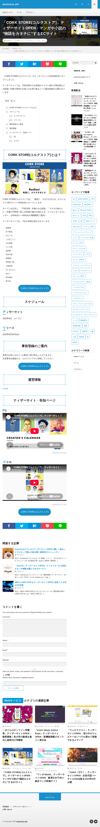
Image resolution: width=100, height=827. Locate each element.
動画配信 (84, 320)
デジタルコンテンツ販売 (81, 282)
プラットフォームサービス (82, 304)
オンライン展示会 (53, 726)
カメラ (75, 238)
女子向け (76, 331)
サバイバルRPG (78, 260)
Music (75, 210)
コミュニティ (77, 254)
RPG (90, 216)
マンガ (38, 40)
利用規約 (6, 807)
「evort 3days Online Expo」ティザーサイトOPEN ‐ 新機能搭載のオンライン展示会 (49, 735)
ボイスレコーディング (81, 309)
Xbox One (76, 227)
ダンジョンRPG (78, 276)
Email (5, 650)
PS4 (84, 216)
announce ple (21, 821)
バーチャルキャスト (80, 293)
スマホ (14, 141)
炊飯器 (81, 337)
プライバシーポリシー (21, 807)
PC (13, 137)
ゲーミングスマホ (79, 249)
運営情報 (11, 128)
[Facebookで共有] (9, 64)
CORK (5, 389)
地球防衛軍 (77, 326)
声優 (85, 326)
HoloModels (77, 204)
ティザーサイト (18, 116)
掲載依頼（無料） (80, 71)
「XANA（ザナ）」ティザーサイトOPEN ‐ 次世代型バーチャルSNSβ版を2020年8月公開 (81, 777)
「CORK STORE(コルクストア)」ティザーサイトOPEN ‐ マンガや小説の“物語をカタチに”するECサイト (17, 777)
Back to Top (50, 797)
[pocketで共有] (47, 64)
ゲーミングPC (78, 243)
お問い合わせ (78, 83)
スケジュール (13, 112)
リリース (15, 120)
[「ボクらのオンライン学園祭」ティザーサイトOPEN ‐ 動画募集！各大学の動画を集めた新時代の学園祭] (76, 158)
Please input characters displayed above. (18, 677)
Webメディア (90, 221)
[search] (95, 63)
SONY (75, 221)
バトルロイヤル (78, 287)
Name (5, 640)
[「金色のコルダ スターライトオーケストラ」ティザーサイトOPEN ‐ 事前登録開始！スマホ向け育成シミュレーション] (76, 100)
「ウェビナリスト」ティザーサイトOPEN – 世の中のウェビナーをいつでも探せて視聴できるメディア (82, 735)
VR (81, 221)
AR (74, 199)
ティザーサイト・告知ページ (19, 132)
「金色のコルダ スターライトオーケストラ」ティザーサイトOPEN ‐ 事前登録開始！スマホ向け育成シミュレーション (90, 103)
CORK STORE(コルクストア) (34, 288)
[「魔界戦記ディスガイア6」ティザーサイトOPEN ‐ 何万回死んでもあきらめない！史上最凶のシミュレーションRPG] (76, 174)
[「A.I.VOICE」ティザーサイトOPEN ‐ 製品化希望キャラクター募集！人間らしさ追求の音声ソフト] (76, 119)
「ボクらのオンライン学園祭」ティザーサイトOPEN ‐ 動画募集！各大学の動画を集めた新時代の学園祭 (17, 735)
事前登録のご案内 (14, 124)
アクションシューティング (82, 232)
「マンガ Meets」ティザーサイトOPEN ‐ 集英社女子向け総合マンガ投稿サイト (50, 777)
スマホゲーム (85, 271)
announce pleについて (82, 77)
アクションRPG (88, 227)
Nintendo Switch (86, 210)
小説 (42, 40)
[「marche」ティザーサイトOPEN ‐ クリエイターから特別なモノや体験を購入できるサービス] (8, 569)
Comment (6, 617)
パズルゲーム (77, 298)
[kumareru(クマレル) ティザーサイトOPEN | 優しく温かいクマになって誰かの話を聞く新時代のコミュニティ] (8, 553)
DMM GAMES (83, 199)
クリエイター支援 (87, 238)
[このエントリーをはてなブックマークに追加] (34, 64)
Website (6, 660)
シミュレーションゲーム (81, 265)
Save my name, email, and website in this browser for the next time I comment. (33, 671)
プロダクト (30, 12)
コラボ (87, 254)
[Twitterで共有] (21, 64)
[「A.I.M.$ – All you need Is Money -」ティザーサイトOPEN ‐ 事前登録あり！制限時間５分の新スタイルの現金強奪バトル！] (76, 136)
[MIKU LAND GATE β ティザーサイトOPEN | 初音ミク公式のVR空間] (8, 586)
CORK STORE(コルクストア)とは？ (21, 108)
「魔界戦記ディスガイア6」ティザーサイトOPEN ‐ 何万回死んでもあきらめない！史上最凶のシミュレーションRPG (90, 178)
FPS (93, 199)
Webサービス (8, 12)
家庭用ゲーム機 (87, 331)
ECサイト (32, 40)
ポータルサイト (78, 315)
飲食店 (75, 342)
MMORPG (87, 204)
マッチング (91, 315)
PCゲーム (76, 216)
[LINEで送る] (60, 64)
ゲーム (19, 12)
